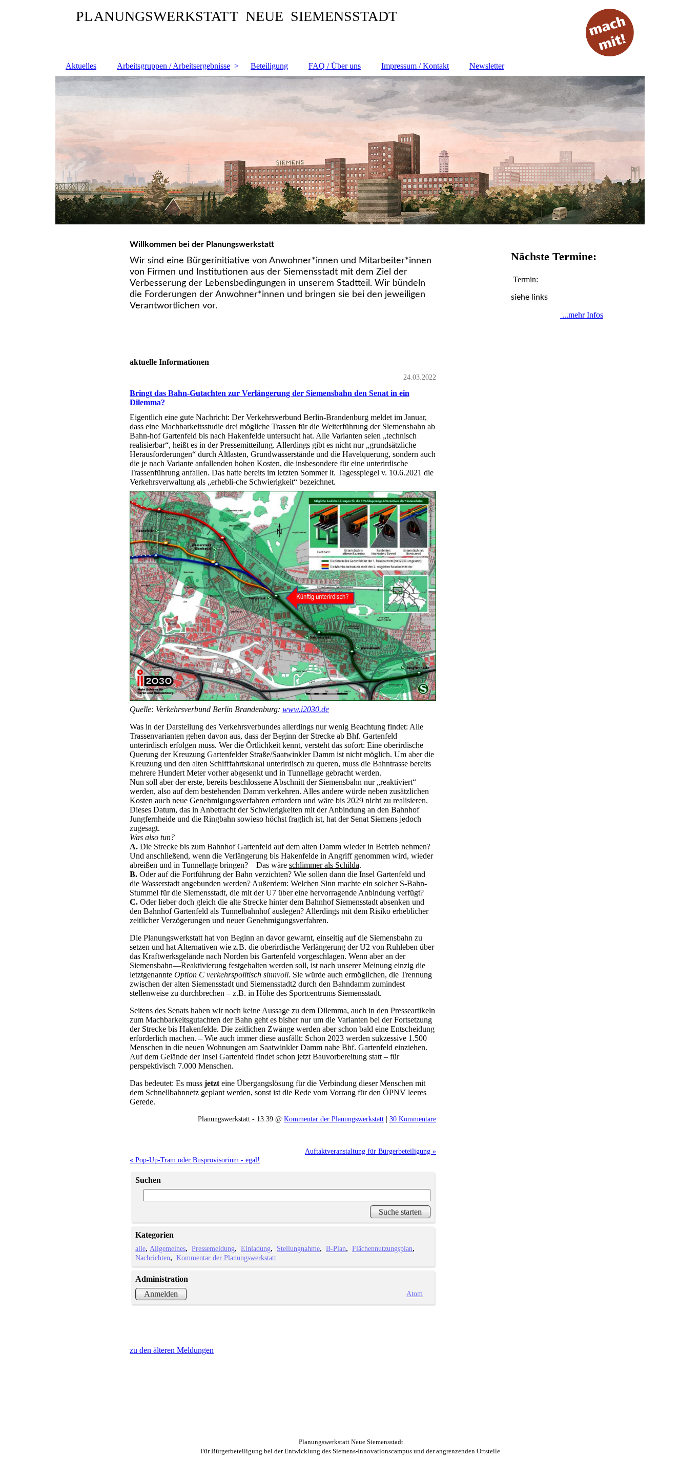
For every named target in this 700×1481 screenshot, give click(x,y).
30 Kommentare (412, 1119)
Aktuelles (81, 65)
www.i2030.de (305, 709)
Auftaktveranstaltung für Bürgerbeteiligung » (370, 1151)
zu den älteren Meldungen (172, 1350)
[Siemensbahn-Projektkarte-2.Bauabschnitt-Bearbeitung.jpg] (283, 596)
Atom (414, 1293)
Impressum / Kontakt (415, 65)
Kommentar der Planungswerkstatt (334, 1119)
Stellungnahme (298, 1248)
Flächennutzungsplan (382, 1248)
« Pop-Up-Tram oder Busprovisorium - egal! (195, 1160)
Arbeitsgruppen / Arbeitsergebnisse (173, 65)
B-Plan (336, 1248)
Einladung (256, 1248)
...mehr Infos (581, 314)
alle (140, 1248)
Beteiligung (269, 65)
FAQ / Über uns (334, 65)
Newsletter (486, 65)
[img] (350, 150)
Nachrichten (152, 1258)
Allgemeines (168, 1248)
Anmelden (161, 1293)
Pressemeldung (213, 1248)
